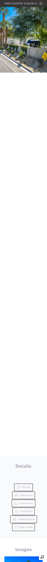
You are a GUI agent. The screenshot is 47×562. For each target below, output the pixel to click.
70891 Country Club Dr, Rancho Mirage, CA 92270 (21, 3)
